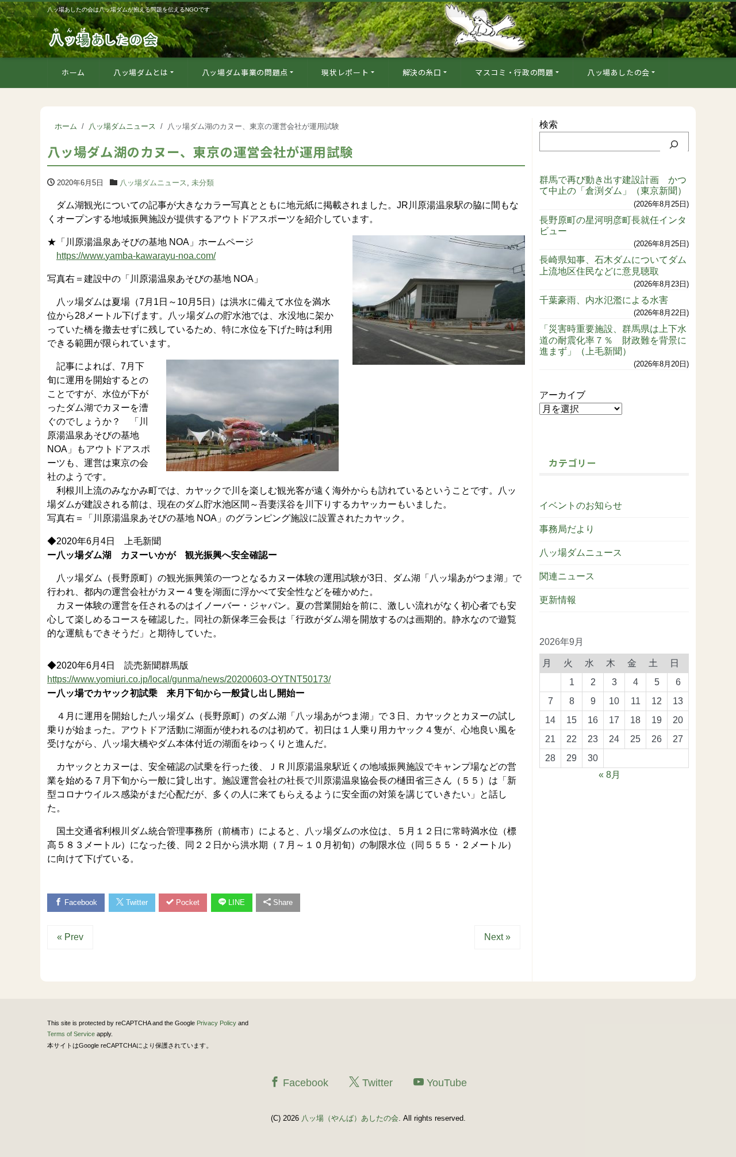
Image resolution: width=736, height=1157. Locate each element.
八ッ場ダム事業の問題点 (245, 72)
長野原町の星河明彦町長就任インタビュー (613, 225)
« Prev (70, 937)
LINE (235, 902)
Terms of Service (71, 1033)
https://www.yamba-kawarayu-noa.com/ (136, 256)
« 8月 (609, 775)
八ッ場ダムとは (140, 72)
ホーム (73, 72)
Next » (497, 937)
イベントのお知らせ (580, 505)
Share (282, 902)
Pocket (187, 902)
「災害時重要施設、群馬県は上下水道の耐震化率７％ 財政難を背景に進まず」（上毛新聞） (613, 340)
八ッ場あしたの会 (618, 72)
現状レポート (345, 72)
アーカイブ (562, 395)
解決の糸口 (422, 72)
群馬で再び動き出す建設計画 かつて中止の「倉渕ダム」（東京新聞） (613, 185)
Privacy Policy (216, 1022)
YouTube (445, 1083)
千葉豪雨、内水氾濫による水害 (603, 300)
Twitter (136, 902)
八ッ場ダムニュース (153, 182)
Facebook (79, 902)
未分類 (202, 182)
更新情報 (557, 600)
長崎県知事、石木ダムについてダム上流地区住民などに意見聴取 (613, 265)
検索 (548, 124)
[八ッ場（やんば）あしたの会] (104, 36)
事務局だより (567, 529)
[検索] (674, 144)
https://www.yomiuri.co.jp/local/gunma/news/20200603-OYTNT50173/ (189, 679)
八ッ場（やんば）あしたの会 (349, 1118)
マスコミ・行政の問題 (514, 72)
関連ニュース (567, 576)
